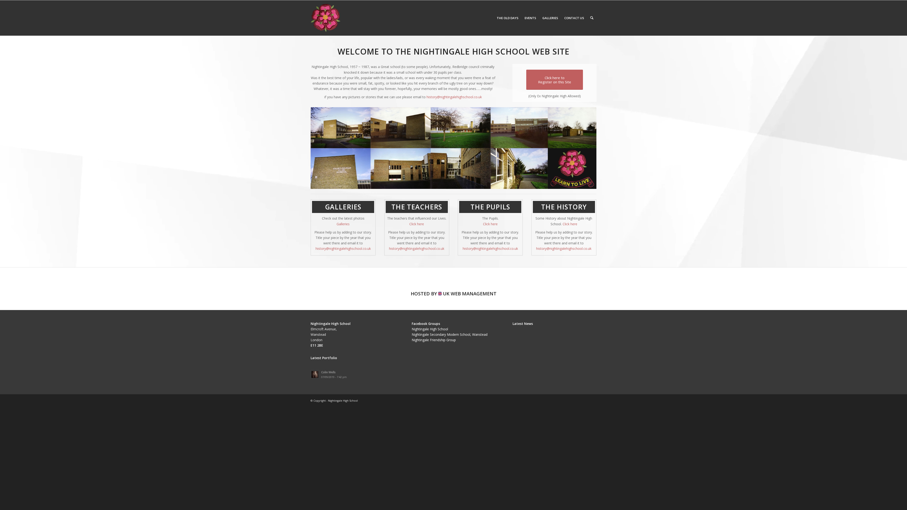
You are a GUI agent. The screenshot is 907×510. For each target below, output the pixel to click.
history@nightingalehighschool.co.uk (454, 97)
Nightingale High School (430, 329)
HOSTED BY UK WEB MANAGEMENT (453, 293)
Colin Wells (328, 372)
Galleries (343, 224)
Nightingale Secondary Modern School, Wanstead (450, 334)
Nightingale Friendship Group (434, 340)
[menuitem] (508, 18)
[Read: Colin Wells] (315, 374)
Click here (416, 224)
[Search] (591, 18)
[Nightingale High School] (325, 18)
